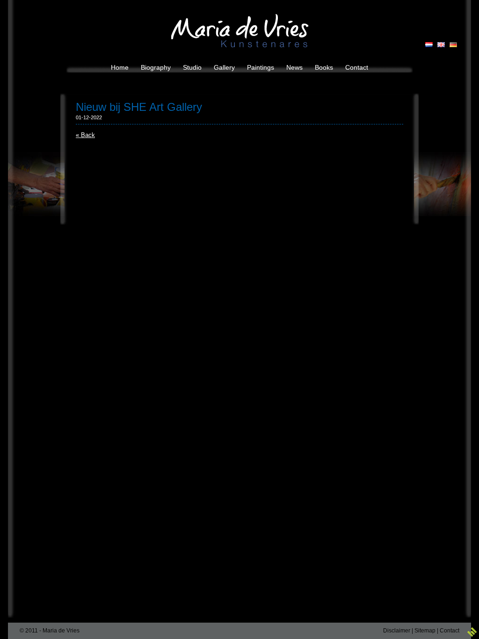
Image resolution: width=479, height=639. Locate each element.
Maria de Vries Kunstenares (239, 30)
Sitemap (424, 630)
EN (441, 44)
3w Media (472, 632)
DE (453, 44)
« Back (85, 134)
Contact (449, 630)
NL (429, 44)
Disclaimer (396, 630)
